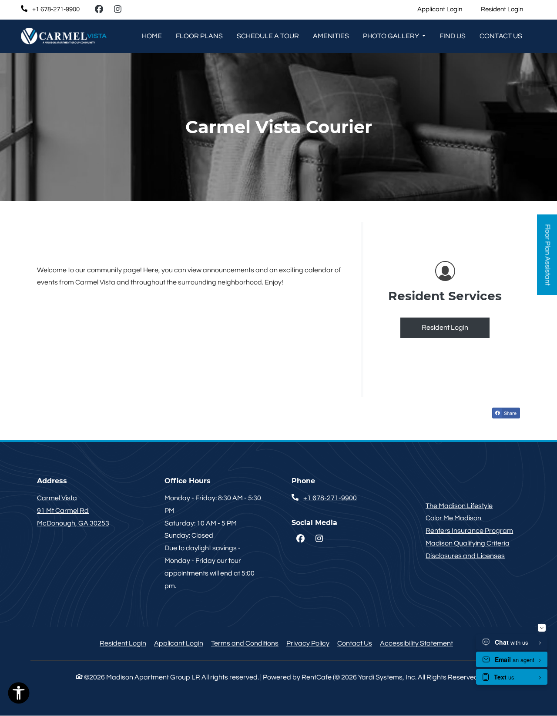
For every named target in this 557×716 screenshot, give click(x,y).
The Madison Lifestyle (459, 505)
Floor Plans (199, 36)
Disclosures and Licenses (465, 555)
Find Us (453, 36)
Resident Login (507, 9)
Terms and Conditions (244, 643)
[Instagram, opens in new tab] (117, 9)
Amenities (331, 36)
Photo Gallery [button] (391, 36)
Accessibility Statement (416, 643)
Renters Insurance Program (469, 530)
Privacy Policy (307, 643)
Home (152, 36)
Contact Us (354, 643)
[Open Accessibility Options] (19, 695)
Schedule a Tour (268, 36)
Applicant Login (444, 9)
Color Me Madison (453, 518)
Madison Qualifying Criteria (468, 543)
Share (510, 412)
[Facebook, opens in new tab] (98, 9)
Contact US (501, 36)
